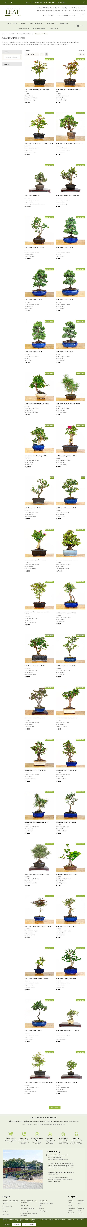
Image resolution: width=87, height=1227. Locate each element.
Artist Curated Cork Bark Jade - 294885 (66, 770)
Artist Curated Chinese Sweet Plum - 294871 (37, 978)
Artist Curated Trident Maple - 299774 (66, 1082)
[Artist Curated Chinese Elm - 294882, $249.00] (70, 805)
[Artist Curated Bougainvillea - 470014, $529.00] (70, 438)
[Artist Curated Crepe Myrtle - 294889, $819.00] (39, 701)
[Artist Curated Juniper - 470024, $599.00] (39, 334)
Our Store (58, 8)
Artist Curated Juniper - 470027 (64, 247)
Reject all (16, 1224)
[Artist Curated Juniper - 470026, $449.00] (39, 282)
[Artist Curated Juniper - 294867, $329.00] (39, 1013)
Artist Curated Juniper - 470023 (64, 351)
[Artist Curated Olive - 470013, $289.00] (39, 490)
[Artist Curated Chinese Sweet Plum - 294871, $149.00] (39, 961)
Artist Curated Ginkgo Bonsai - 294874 (66, 874)
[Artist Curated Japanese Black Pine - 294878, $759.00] (39, 857)
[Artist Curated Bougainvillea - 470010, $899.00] (39, 543)
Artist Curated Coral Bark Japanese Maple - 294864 (39, 1082)
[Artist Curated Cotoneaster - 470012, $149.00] (70, 490)
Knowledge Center (38, 28)
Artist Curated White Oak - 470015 (34, 247)
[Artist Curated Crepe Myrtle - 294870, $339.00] (70, 961)
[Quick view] (43, 106)
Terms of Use (24, 1205)
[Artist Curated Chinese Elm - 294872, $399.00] (70, 909)
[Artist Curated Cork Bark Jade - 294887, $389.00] (70, 701)
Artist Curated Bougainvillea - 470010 (35, 560)
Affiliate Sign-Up (43, 1211)
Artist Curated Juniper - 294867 (33, 1030)
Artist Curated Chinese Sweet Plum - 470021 (37, 403)
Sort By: (27, 51)
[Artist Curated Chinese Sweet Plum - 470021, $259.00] (39, 386)
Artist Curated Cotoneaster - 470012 (66, 508)
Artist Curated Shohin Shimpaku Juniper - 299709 (69, 143)
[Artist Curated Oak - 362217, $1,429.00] (39, 178)
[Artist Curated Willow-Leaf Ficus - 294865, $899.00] (70, 1013)
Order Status (41, 10)
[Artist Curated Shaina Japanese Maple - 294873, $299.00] (39, 909)
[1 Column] (42, 54)
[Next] (10, 2)
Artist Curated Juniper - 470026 (33, 299)
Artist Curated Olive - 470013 (33, 508)
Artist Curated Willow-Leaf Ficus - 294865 (67, 1030)
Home (3, 34)
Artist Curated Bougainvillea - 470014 (66, 456)
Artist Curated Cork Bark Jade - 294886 (35, 770)
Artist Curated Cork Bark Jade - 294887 (66, 718)
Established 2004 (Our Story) (45, 8)
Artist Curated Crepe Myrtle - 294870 (66, 978)
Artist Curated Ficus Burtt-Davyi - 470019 (36, 456)
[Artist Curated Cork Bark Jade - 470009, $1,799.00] (70, 543)
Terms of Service (58, 1124)
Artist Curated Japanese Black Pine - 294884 (37, 822)
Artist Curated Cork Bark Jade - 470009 (66, 560)
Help (75, 8)
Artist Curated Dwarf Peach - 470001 (66, 666)
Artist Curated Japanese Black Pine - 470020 (68, 403)
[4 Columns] (46, 54)
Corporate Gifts (43, 1200)
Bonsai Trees (11, 23)
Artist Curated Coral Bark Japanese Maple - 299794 (39, 143)
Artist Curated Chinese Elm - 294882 (66, 822)
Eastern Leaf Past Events (27, 1208)
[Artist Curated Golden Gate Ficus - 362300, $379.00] (70, 178)
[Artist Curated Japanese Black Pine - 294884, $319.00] (39, 805)
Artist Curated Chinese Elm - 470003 (66, 613)
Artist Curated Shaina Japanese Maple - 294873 (38, 926)
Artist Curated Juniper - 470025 (64, 299)
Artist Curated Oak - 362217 (32, 195)
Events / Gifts (23, 28)
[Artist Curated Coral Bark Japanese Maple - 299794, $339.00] (39, 126)
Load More (54, 1108)
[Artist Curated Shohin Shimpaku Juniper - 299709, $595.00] (70, 126)
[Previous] (6, 2)
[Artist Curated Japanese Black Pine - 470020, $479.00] (70, 386)
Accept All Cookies (29, 1224)
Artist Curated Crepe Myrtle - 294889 (35, 718)
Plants (22, 23)
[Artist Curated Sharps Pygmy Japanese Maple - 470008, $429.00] (39, 595)
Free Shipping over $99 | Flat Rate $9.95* (58, 10)
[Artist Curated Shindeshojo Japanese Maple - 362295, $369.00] (39, 72)
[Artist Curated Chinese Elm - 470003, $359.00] (70, 595)
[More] (16, 23)
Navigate (6, 1196)
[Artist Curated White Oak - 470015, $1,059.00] (39, 230)
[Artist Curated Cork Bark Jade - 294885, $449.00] (70, 753)
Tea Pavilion (51, 23)
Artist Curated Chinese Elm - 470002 (35, 666)
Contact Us (81, 8)
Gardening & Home (36, 23)
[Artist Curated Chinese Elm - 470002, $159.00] (39, 648)
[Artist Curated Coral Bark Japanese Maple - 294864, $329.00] (39, 1065)
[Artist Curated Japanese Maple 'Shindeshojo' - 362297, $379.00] (70, 72)
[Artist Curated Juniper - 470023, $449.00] (70, 334)
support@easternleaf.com (60, 1159)
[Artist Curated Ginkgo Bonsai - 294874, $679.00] (70, 857)
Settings (7, 1224)
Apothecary (64, 23)
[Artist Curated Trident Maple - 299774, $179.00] (70, 1065)
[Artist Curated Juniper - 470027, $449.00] (70, 230)
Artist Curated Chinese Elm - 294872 (66, 926)
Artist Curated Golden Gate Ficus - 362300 (67, 195)
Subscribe (53, 28)
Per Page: (81, 51)
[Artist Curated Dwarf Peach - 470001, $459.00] (70, 648)
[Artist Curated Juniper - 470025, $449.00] (70, 282)
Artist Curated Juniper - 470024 (33, 351)
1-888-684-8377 (57, 1157)
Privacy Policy (49, 1124)
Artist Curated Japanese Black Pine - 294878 (37, 874)
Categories (72, 1196)
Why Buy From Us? (67, 8)
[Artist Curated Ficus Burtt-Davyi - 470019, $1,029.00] (39, 438)
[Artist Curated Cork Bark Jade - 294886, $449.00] (39, 753)
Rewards (41, 1208)
